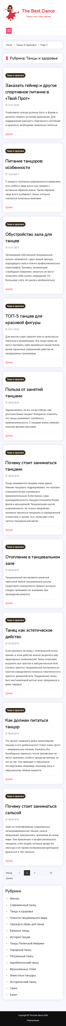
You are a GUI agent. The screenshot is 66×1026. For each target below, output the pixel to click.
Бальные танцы (20, 930)
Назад (9, 873)
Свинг (13, 988)
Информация (33, 1020)
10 (51, 873)
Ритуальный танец (21, 956)
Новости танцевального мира (28, 917)
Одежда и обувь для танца (27, 924)
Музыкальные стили (23, 969)
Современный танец (23, 905)
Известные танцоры (23, 975)
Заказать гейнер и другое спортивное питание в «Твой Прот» (31, 92)
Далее (9, 134)
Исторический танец (23, 982)
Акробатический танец (24, 962)
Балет (13, 994)
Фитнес (14, 898)
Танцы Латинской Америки (27, 943)
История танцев (20, 937)
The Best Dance (38, 11)
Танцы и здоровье (15, 75)
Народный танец (20, 949)
